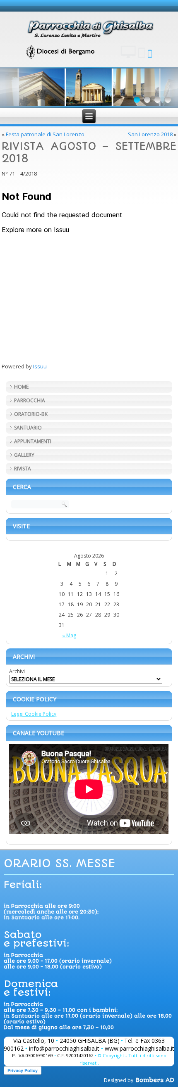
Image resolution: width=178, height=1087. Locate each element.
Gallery (24, 454)
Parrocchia (29, 400)
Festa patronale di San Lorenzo (45, 134)
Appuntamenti (32, 441)
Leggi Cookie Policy (33, 713)
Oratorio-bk (31, 414)
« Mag (69, 635)
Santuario (28, 427)
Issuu (40, 366)
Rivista (22, 468)
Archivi (17, 671)
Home (21, 386)
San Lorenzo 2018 (150, 134)
